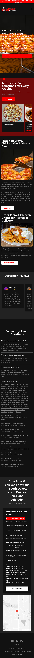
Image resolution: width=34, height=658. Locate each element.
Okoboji (17, 410)
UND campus (21, 400)
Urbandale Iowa (17, 408)
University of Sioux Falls (8, 386)
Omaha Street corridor (7, 406)
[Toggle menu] (32, 9)
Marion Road (5, 394)
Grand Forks (11, 384)
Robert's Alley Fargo (22, 398)
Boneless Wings (13, 346)
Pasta (16, 360)
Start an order (17, 588)
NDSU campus (23, 396)
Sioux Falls (24, 392)
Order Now (8, 99)
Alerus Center (16, 402)
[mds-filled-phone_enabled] (21, 641)
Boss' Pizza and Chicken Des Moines (16, 522)
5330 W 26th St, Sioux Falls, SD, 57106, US (17, 556)
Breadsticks (21, 346)
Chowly (20, 654)
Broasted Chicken (6, 348)
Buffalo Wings (5, 362)
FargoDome (23, 394)
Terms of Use (12, 648)
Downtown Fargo (14, 394)
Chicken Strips (16, 348)
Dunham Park (16, 392)
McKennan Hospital (11, 388)
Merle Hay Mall (19, 406)
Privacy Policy (21, 648)
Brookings (19, 412)
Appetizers (22, 360)
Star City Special (22, 344)
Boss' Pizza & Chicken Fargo (14, 535)
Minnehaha (21, 388)
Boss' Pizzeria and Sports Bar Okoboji (17, 546)
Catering (8, 374)
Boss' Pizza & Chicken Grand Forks (16, 539)
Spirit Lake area (9, 410)
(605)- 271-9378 (12, 560)
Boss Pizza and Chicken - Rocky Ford (16, 550)
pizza (14, 249)
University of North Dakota (9, 400)
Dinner (3, 374)
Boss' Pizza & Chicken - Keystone (15, 542)
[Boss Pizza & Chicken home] (8, 9)
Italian (9, 358)
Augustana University (22, 384)
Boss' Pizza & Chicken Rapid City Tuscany (17, 531)
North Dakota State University (10, 396)
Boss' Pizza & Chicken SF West (15, 518)
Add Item (5, 127)
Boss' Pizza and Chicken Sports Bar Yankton (17, 526)
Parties (16, 374)
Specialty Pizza (10, 360)
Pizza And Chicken (17, 358)
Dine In (9, 370)
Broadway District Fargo (8, 398)
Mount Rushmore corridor (20, 404)
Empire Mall (8, 392)
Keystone (10, 412)
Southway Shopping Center (9, 390)
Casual (11, 372)
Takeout (14, 370)
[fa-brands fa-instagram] (17, 641)
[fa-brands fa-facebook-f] (12, 641)
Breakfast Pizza (13, 350)
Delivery (19, 370)
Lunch (24, 372)
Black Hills (9, 404)
